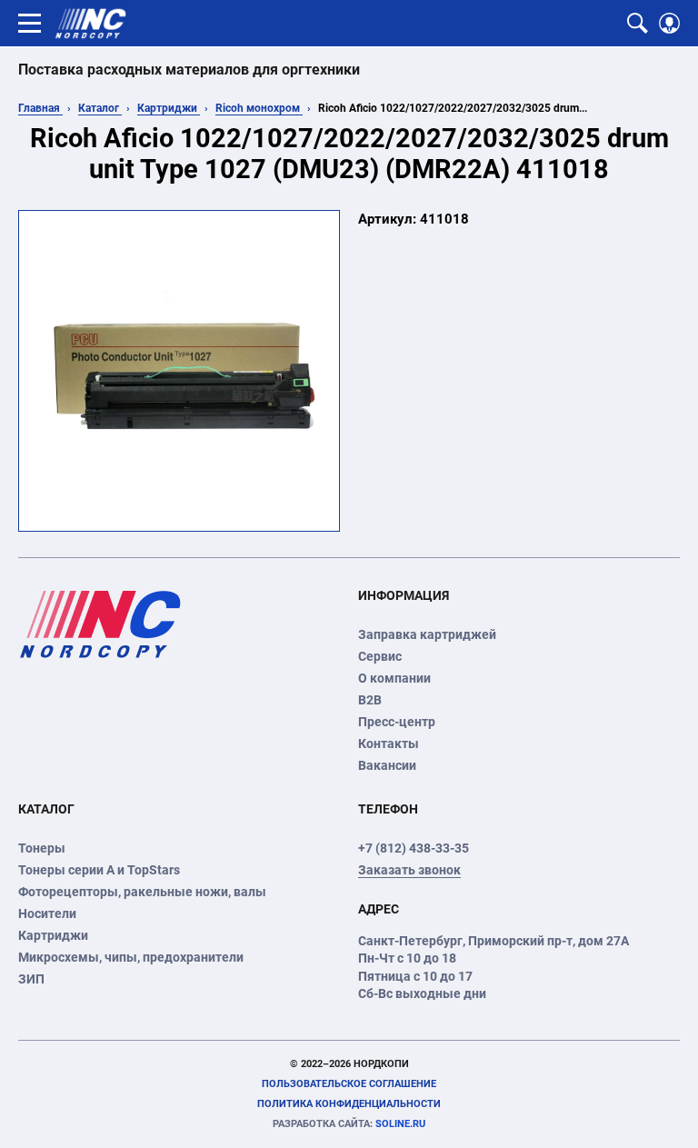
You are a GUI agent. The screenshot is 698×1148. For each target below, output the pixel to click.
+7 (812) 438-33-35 (413, 848)
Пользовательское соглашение (349, 1084)
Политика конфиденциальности (349, 1104)
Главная (40, 108)
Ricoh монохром (259, 108)
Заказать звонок (409, 870)
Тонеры (41, 848)
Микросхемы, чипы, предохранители (131, 957)
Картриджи (168, 108)
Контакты (388, 743)
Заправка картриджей (427, 634)
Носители (47, 913)
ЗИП (31, 979)
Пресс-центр (396, 721)
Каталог (100, 108)
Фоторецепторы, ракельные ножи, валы (142, 891)
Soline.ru (349, 1124)
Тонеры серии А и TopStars (99, 870)
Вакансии (387, 765)
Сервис (380, 656)
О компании (394, 678)
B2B (370, 700)
